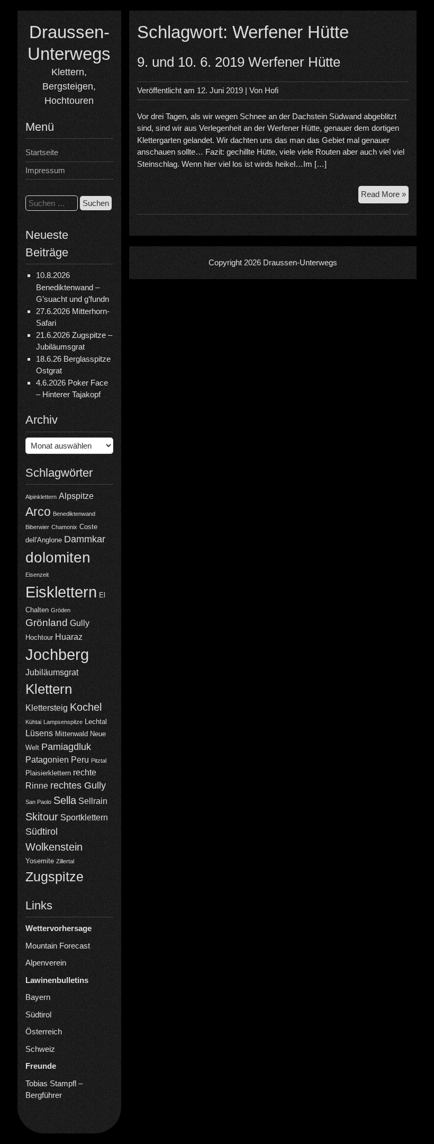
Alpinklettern (41, 497)
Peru (80, 759)
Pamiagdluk (66, 746)
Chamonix (64, 527)
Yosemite (39, 861)
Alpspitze (76, 496)
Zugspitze (54, 877)
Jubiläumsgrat (51, 672)
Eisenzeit (37, 574)
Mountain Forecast (57, 945)
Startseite (41, 152)
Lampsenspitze (63, 722)
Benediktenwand (74, 514)
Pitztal (98, 760)
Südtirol (41, 831)
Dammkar (84, 539)
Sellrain (92, 801)
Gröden (60, 610)
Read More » (385, 196)
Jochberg (57, 654)
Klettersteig (46, 707)
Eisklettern (61, 592)
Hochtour (39, 637)
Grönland (46, 622)
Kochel (86, 707)
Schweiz (40, 1048)
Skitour (41, 817)
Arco (38, 512)
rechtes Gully (78, 785)
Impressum (45, 170)
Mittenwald (71, 734)
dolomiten (58, 557)
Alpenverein (45, 962)
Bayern (37, 997)
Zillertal (65, 861)
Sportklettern (84, 817)
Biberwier (37, 527)
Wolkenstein (54, 847)
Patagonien (47, 759)
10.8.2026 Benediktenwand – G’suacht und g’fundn (72, 287)
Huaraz (69, 636)
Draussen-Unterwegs (300, 262)
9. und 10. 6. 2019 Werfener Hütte (238, 62)
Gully (79, 623)
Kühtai (33, 722)
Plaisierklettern (48, 773)
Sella (64, 800)
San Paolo (38, 802)
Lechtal (96, 722)
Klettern (48, 689)
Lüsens (39, 733)
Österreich (43, 1031)
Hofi (271, 90)
